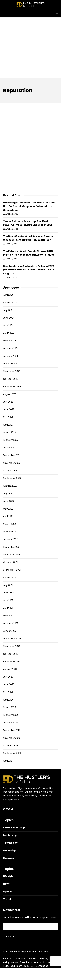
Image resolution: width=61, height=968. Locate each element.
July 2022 (8, 493)
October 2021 (10, 562)
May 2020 (8, 692)
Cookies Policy (39, 962)
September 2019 (12, 753)
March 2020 (9, 707)
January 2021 (10, 630)
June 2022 (8, 501)
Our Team (16, 966)
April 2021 (8, 608)
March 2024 (9, 340)
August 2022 (10, 485)
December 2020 (12, 638)
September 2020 (12, 661)
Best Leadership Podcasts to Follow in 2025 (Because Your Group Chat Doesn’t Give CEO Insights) (29, 269)
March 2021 (9, 615)
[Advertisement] (30, 47)
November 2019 (11, 737)
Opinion (8, 891)
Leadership (10, 835)
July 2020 (8, 676)
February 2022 (10, 531)
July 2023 (8, 401)
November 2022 (11, 463)
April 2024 (8, 333)
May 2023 (8, 417)
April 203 (7, 760)
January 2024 (10, 356)
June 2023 (8, 409)
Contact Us (42, 966)
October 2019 (10, 745)
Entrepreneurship (14, 827)
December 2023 (12, 363)
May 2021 (8, 600)
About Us (28, 966)
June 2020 (8, 684)
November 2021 (11, 554)
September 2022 (12, 478)
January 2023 (10, 447)
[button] (30, 13)
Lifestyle (8, 876)
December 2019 (11, 730)
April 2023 (8, 424)
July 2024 (8, 310)
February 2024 (11, 348)
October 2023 (10, 378)
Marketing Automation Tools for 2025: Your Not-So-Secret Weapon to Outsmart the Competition (29, 206)
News (6, 883)
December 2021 (11, 547)
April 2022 (8, 516)
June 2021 (8, 592)
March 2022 (9, 524)
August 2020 (10, 669)
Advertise (33, 958)
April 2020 (8, 699)
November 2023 (11, 371)
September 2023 (12, 386)
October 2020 (10, 653)
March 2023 (9, 432)
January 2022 (10, 539)
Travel (7, 899)
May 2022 (8, 508)
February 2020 (11, 714)
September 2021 (12, 569)
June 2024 (9, 317)
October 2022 (10, 470)
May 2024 (8, 325)
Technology (10, 842)
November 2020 (11, 646)
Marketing (9, 850)
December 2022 (12, 455)
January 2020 (10, 722)
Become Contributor (14, 958)
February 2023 (10, 440)
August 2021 (9, 577)
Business (8, 858)
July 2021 (8, 585)
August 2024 (10, 302)
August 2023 (10, 394)
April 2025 (8, 294)
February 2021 (10, 623)
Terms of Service (20, 962)
